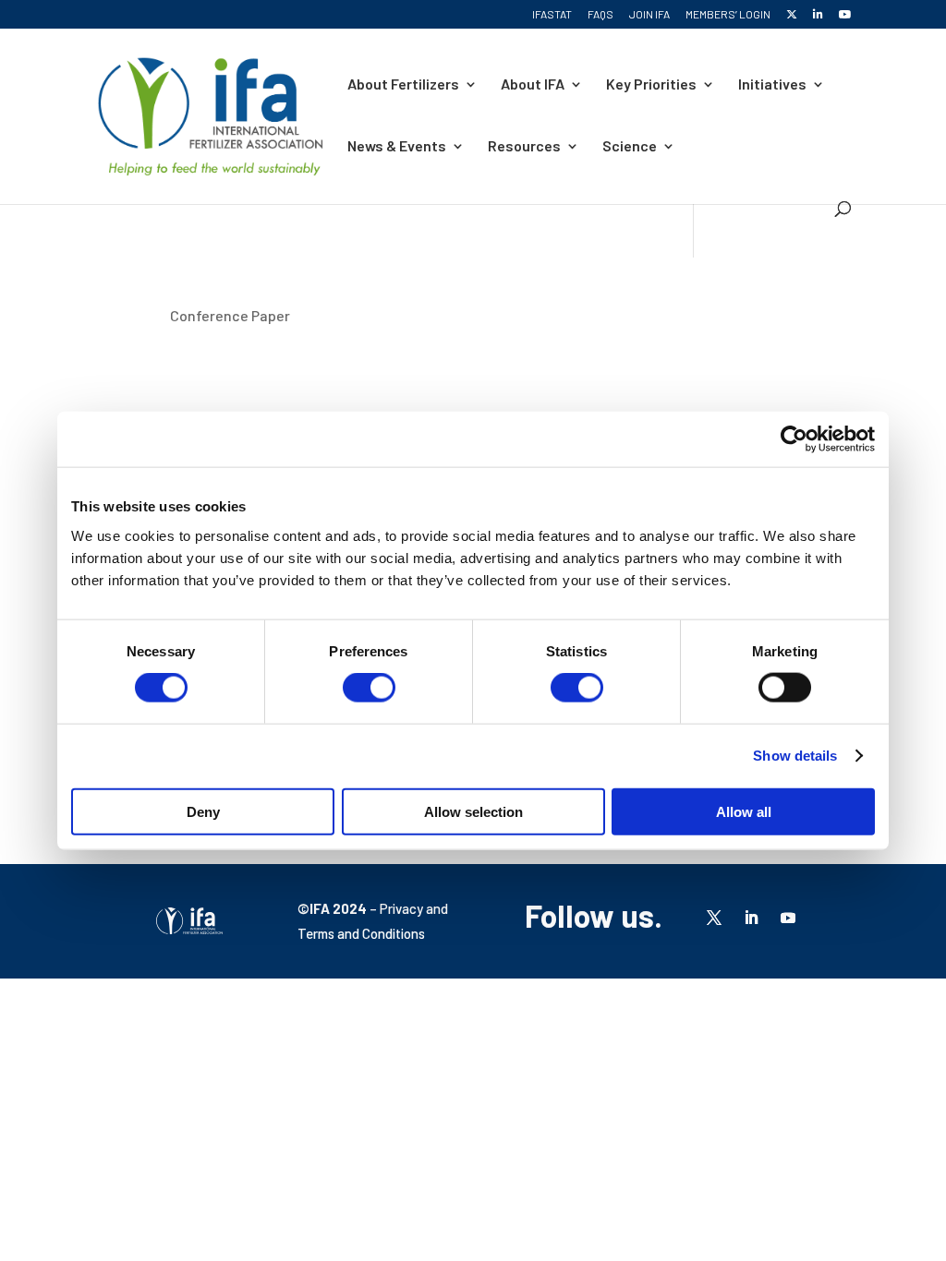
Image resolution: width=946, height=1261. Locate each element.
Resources (524, 146)
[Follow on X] (714, 917)
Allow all (743, 811)
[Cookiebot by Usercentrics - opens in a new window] (794, 439)
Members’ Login (727, 14)
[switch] (369, 688)
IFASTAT (552, 14)
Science (629, 146)
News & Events (396, 146)
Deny (203, 811)
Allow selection (473, 811)
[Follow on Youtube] (788, 917)
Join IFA (649, 14)
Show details (795, 755)
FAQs (600, 14)
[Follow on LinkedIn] (751, 917)
